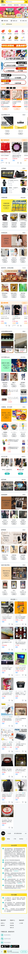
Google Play (14, 946)
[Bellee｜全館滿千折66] (7, 466)
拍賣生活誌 (23, 5)
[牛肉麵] (20, 70)
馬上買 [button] (5, 296)
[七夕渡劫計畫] (14, 12)
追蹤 (7, 473)
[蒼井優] (7, 76)
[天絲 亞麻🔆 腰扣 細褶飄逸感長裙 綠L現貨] (25, 464)
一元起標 (9, 833)
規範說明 (16, 871)
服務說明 (3, 925)
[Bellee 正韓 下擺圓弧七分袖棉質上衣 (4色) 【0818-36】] (11, 464)
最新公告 (12, 927)
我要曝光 (24, 87)
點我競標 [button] (5, 226)
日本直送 (10, 5)
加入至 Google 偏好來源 (25, 11)
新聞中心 (3, 923)
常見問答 (12, 923)
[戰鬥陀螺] (20, 82)
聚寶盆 (8, 838)
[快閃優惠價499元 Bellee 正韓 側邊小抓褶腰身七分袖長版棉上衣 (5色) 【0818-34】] (5, 462)
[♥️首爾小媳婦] (21, 466)
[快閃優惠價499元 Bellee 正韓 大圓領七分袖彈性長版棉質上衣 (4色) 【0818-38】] (11, 460)
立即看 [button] (6, 207)
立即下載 (24, 951)
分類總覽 (3, 5)
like (6, 163)
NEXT (27, 126)
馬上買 (24, 268)
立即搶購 (5, 108)
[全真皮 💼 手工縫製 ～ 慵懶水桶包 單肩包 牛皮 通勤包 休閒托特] (25, 460)
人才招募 (21, 923)
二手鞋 (14, 838)
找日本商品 (23, 357)
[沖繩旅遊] (7, 70)
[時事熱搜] (7, 52)
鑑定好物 (16, 5)
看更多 (24, 114)
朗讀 (25, 8)
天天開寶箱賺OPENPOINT (12, 24)
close (2, 951)
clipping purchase (9, 163)
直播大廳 (23, 479)
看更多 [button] (6, 243)
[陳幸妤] (7, 82)
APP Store (5, 946)
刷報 (3, 833)
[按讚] (12, 347)
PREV (1, 126)
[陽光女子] (7, 64)
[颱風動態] (20, 64)
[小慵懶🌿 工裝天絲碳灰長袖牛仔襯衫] (18, 462)
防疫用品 (21, 838)
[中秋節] (20, 76)
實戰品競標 (23, 197)
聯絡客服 (12, 925)
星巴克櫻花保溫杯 (18, 833)
